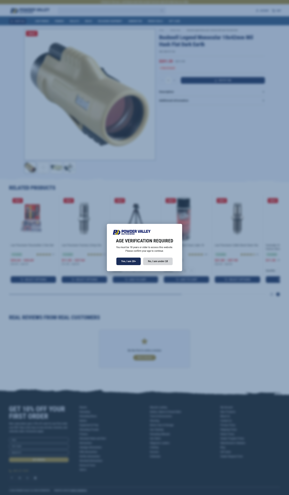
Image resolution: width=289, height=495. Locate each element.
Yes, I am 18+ (128, 261)
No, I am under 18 (158, 261)
